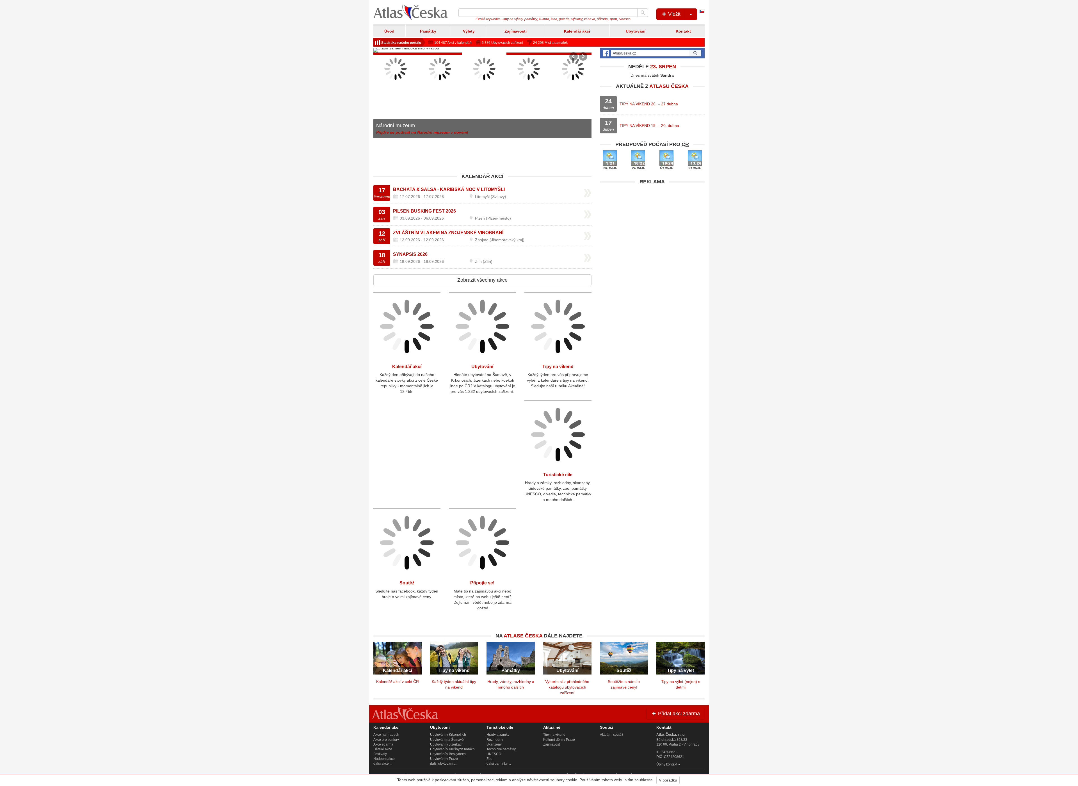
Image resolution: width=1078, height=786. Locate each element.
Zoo (489, 759)
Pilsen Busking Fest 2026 (424, 211)
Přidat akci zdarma (678, 713)
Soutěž (406, 582)
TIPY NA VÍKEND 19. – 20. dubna (649, 125)
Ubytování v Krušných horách (452, 749)
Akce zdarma (383, 744)
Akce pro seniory (386, 740)
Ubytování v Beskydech (448, 754)
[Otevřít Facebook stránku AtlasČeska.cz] (652, 53)
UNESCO (494, 754)
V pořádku (668, 780)
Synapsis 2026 (410, 254)
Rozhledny (495, 740)
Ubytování (635, 31)
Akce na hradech (386, 735)
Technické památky (501, 749)
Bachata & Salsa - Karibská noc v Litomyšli (449, 189)
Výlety (469, 31)
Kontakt (683, 31)
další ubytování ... (443, 764)
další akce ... (382, 764)
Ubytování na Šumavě (447, 740)
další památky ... (499, 764)
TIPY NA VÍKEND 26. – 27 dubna (649, 104)
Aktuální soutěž (611, 735)
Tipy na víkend (558, 366)
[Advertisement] (652, 227)
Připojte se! (482, 582)
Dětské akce (382, 749)
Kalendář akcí (577, 31)
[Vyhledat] (642, 12)
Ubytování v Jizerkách (446, 744)
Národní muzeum (395, 125)
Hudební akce (384, 759)
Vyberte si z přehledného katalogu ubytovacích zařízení (567, 687)
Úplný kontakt (666, 764)
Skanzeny (494, 744)
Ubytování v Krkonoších (448, 735)
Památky (428, 31)
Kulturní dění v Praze (559, 740)
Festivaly (380, 754)
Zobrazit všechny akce (482, 280)
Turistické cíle (557, 474)
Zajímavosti (515, 31)
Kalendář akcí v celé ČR (397, 681)
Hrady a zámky (498, 735)
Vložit (673, 14)
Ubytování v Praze (444, 759)
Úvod (389, 31)
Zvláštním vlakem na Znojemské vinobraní (448, 232)
